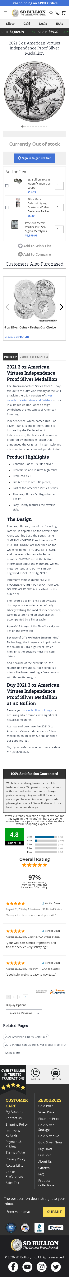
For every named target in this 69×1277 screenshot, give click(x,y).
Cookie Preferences (14, 1174)
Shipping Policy (17, 1124)
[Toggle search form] (51, 13)
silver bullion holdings (37, 710)
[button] (34, 91)
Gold (27, 23)
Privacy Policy (15, 1159)
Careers (44, 1167)
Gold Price (45, 1106)
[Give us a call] (57, 13)
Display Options (16, 1005)
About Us (45, 1161)
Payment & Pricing (14, 1144)
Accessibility (14, 1165)
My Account (14, 1111)
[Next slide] (62, 307)
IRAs (59, 23)
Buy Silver (45, 1149)
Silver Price (46, 1112)
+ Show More (11, 1053)
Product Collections (46, 1183)
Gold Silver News (50, 1142)
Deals (43, 23)
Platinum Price (48, 1118)
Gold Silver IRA (48, 1136)
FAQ (41, 1174)
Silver (10, 23)
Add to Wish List (37, 246)
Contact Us (14, 1118)
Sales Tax (12, 1182)
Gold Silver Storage (46, 1127)
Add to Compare (37, 254)
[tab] (22, 126)
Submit (54, 1211)
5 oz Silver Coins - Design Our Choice (30, 327)
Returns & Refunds (13, 1133)
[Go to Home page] (29, 13)
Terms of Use (15, 1152)
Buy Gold (44, 1155)
